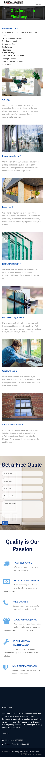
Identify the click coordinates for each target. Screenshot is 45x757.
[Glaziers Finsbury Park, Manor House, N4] (18, 2)
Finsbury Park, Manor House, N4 (25, 751)
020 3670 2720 (17, 740)
